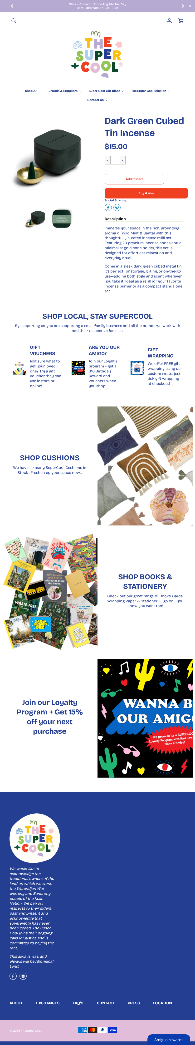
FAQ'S (78, 1003)
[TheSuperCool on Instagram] (23, 978)
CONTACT (105, 1003)
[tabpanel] (35, 219)
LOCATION (162, 1003)
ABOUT (16, 1003)
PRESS (134, 1003)
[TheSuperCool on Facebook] (13, 978)
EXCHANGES (47, 1003)
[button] (134, 179)
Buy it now (146, 193)
